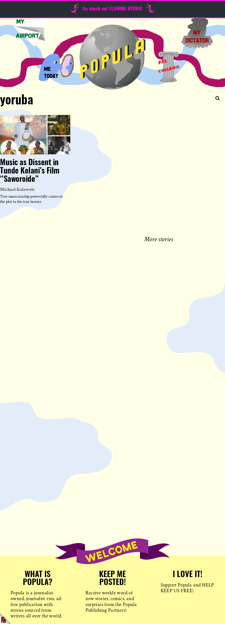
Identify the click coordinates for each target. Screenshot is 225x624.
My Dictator (197, 33)
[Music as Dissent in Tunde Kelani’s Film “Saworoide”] (35, 134)
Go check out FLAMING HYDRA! (112, 9)
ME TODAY (56, 67)
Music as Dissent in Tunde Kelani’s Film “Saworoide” (30, 171)
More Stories (159, 238)
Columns (168, 67)
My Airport (30, 33)
